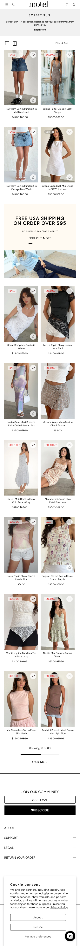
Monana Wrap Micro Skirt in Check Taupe (58, 424)
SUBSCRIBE (40, 810)
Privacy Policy (59, 907)
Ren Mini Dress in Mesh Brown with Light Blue (58, 732)
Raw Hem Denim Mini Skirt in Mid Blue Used (21, 110)
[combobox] (14, 4)
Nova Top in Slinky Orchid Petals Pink (21, 578)
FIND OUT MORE (40, 238)
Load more (40, 762)
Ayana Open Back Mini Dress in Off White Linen (57, 187)
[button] (33, 55)
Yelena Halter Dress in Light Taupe (57, 110)
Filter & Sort (62, 43)
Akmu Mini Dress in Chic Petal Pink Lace (58, 500)
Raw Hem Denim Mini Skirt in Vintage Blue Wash (21, 187)
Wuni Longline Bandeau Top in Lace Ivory (21, 655)
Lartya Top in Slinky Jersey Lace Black (57, 347)
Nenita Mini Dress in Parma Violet (57, 655)
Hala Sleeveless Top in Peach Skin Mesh (21, 732)
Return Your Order (20, 858)
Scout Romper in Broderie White (21, 347)
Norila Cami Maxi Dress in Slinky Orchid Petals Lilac (21, 424)
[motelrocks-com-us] (38, 4)
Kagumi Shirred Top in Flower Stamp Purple (57, 578)
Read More (40, 29)
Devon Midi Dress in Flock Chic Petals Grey (21, 500)
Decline (38, 927)
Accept (38, 917)
